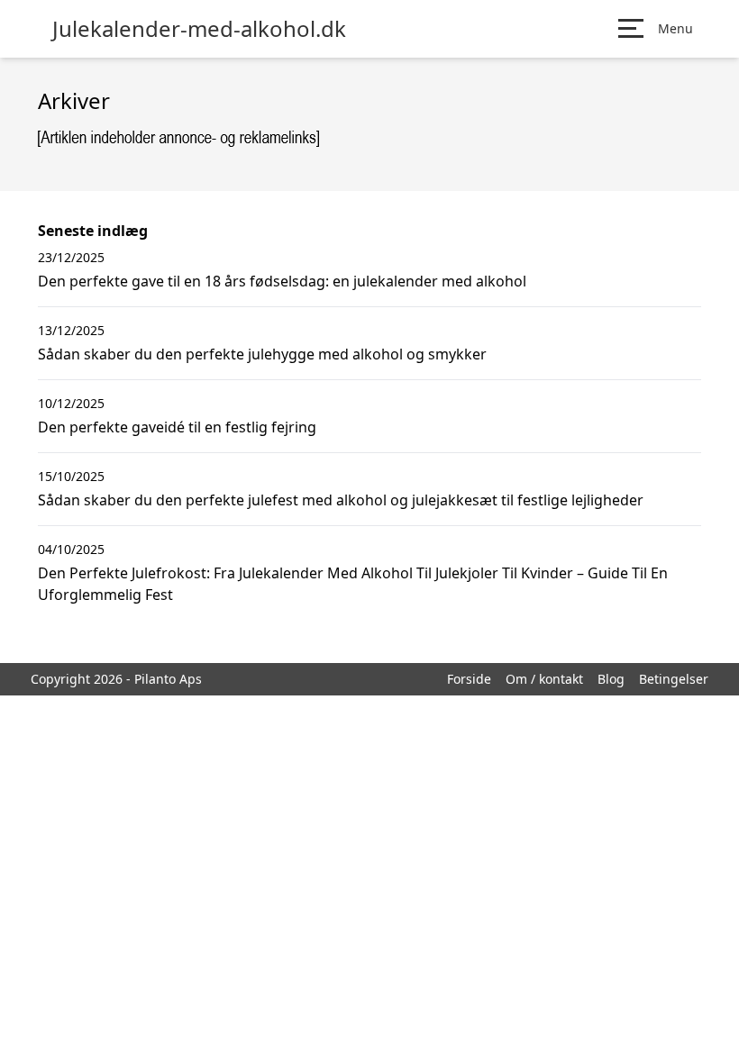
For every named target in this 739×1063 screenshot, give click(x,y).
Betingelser (673, 678)
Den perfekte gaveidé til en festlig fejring (177, 427)
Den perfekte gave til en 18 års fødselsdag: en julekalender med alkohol (282, 281)
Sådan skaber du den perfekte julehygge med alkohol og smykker (262, 354)
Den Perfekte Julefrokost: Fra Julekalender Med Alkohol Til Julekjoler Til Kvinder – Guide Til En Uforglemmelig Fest (353, 583)
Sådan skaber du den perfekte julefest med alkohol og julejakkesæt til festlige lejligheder (340, 500)
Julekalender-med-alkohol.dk (199, 28)
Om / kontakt (544, 678)
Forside (469, 678)
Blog (611, 678)
